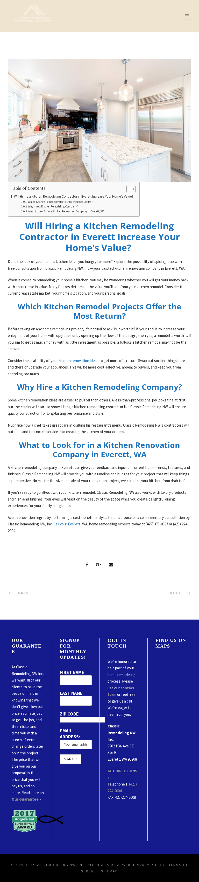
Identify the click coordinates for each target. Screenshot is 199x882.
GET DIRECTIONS (122, 770)
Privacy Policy (149, 865)
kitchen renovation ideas (78, 360)
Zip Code (69, 714)
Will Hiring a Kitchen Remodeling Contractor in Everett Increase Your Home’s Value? (74, 196)
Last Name (71, 693)
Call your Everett (66, 524)
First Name (72, 672)
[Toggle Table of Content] (128, 189)
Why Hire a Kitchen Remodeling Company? (53, 206)
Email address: (70, 734)
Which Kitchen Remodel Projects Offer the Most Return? (60, 202)
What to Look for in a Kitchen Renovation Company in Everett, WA (66, 211)
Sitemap (109, 871)
